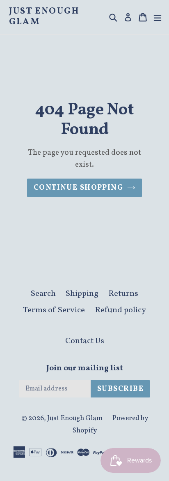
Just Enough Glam (44, 17)
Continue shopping (78, 188)
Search (43, 294)
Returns (123, 294)
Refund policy (120, 310)
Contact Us (84, 341)
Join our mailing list (84, 368)
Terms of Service (54, 310)
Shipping (82, 294)
